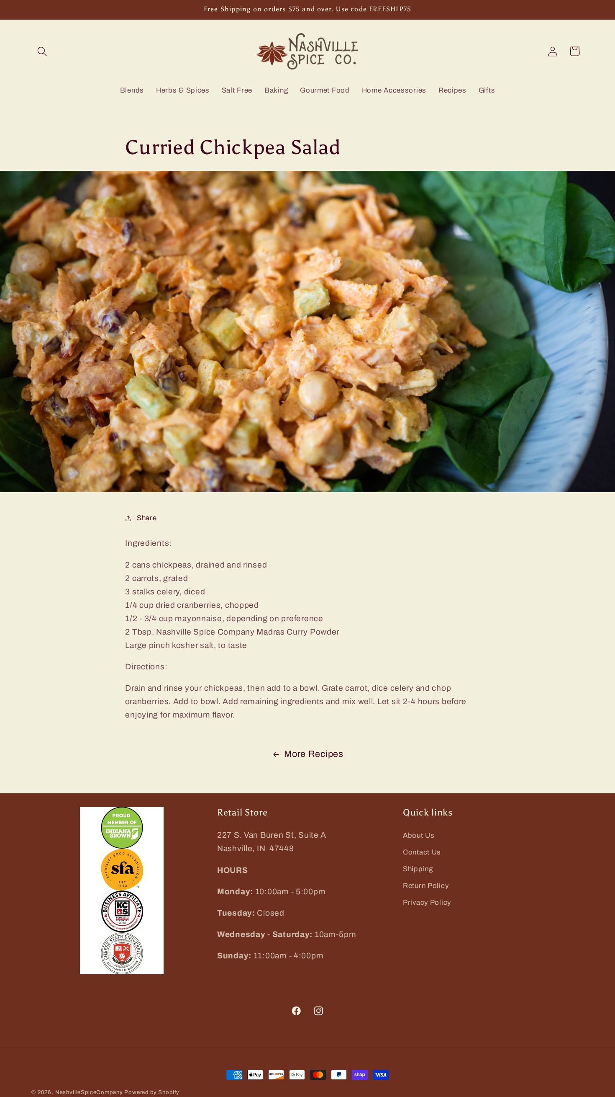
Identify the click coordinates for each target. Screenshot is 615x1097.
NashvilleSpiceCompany (89, 1092)
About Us (419, 835)
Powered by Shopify (151, 1092)
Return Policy (425, 886)
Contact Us (422, 852)
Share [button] (146, 518)
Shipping (418, 869)
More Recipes (313, 754)
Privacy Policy (427, 902)
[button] (42, 51)
